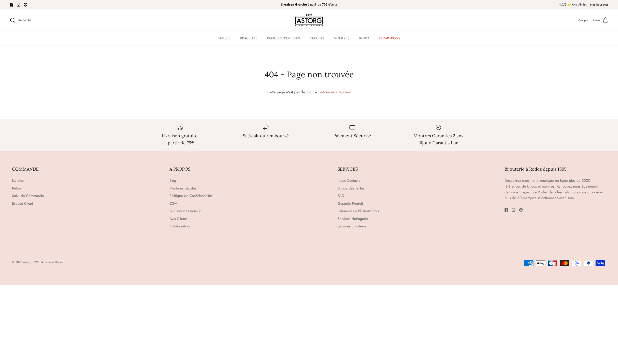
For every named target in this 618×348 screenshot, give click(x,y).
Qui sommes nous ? (185, 211)
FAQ (340, 195)
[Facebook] (11, 5)
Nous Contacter (349, 180)
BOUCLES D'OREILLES (283, 38)
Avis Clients (178, 218)
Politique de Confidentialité (190, 195)
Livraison (19, 180)
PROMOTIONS (389, 38)
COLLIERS (317, 38)
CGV (173, 203)
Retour (17, 188)
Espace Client (22, 203)
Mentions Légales (182, 188)
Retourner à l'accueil (335, 92)
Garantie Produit (350, 203)
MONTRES (341, 38)
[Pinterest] (25, 5)
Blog (172, 180)
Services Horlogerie (352, 218)
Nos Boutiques (599, 4)
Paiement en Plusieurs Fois (358, 211)
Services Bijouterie (351, 226)
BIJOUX (364, 38)
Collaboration (179, 226)
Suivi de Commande (28, 195)
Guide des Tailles (350, 188)
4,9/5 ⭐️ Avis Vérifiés (573, 4)
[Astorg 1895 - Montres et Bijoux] (309, 20)
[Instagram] (18, 5)
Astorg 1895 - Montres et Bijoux (43, 262)
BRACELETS (249, 38)
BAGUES (224, 38)
